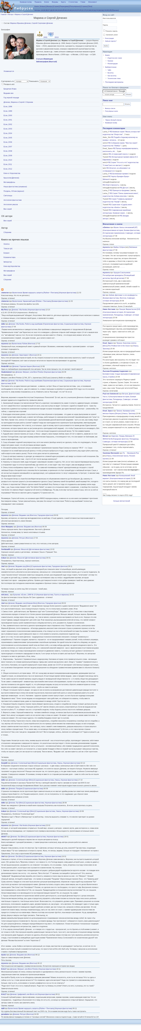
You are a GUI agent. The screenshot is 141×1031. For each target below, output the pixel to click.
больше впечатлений (121, 501)
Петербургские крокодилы (113, 275)
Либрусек (23, 8)
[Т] (85, 10)
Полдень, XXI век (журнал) (14, 191)
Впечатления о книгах (112, 224)
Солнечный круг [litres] (27, 763)
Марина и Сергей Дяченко (24, 14)
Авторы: (37, 10)
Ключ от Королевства (12, 173)
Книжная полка (26, 2)
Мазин (116, 227)
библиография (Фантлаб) (46, 62)
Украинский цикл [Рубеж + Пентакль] (37, 301)
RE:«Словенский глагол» (118, 154)
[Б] (44, 10)
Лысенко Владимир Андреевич (115, 371)
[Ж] (56, 10)
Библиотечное (110, 67)
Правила (38, 2)
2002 (45, 37)
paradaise (5, 1014)
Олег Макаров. (7, 527)
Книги (107, 55)
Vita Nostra (23, 310)
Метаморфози (9, 271)
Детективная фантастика (39, 549)
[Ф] (90, 10)
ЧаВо (109, 70)
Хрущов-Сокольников (121, 273)
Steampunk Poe (133, 453)
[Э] (105, 10)
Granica (7, 244)
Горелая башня (26, 366)
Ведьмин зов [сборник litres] (26, 603)
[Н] (73, 10)
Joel (3, 381)
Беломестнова (108, 374)
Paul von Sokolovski (111, 394)
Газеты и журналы (61, 595)
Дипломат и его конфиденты (126, 295)
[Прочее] (115, 10)
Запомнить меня (112, 35)
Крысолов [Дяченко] (11, 178)
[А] (42, 10)
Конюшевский (124, 476)
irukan (3, 558)
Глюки (83, 2)
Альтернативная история (113, 230)
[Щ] (102, 10)
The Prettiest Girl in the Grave (119, 346)
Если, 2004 (8, 133)
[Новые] (43, 6)
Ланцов (122, 309)
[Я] (110, 10)
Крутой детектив (117, 278)
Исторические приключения (114, 233)
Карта (63, 2)
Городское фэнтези (45, 515)
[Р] (81, 10)
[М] (71, 10)
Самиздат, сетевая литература (115, 442)
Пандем (19, 789)
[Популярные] (74, 6)
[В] (47, 10)
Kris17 (3, 969)
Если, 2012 (8, 169)
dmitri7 (4, 837)
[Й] (64, 10)
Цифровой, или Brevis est (27, 994)
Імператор (8, 262)
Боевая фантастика (60, 301)
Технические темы (114, 78)
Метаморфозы (9, 182)
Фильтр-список (110, 108)
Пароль (105, 25)
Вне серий (8, 209)
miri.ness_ (5, 595)
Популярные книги (111, 111)
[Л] (68, 10)
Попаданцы (118, 315)
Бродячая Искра (10, 89)
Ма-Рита (4, 310)
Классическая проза (120, 456)
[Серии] (56, 6)
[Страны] (84, 6)
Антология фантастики (13, 200)
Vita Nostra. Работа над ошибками (29, 324)
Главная (3, 14)
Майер (116, 247)
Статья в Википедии (44, 59)
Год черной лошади (11, 98)
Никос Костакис (109, 309)
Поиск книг (108, 100)
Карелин (115, 436)
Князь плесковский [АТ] (128, 227)
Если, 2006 (8, 142)
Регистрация (109, 38)
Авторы (10, 14)
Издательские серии (115, 58)
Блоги (46, 2)
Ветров (125, 394)
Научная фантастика (67, 293)
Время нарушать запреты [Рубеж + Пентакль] (41, 293)
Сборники (7, 232)
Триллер (106, 349)
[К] (66, 10)
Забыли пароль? (110, 41)
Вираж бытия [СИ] (133, 309)
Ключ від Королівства (12, 266)
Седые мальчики (121, 374)
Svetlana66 (5, 549)
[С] (83, 10)
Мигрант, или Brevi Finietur (33, 372)
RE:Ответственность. (111, 185)
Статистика (73, 2)
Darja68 (4, 763)
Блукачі (6, 253)
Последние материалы (114, 82)
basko (3, 955)
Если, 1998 (8, 107)
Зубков (111, 295)
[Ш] (100, 10)
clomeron (5, 293)
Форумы (55, 2)
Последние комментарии (114, 128)
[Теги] (90, 6)
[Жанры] (49, 6)
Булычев (16, 595)
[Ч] (97, 10)
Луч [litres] (20, 803)
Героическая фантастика (53, 324)
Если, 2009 (8, 156)
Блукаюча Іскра (9, 257)
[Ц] (95, 10)
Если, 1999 (8, 111)
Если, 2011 (8, 164)
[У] (88, 10)
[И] (61, 10)
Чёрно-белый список (113, 120)
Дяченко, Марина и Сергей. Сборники (18, 102)
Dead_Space (108, 343)
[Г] (49, 10)
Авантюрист (24, 355)
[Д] (51, 10)
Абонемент (92, 2)
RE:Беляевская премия (119, 174)
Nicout (105, 436)
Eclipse (122, 247)
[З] (59, 10)
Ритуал (22, 538)
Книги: (36, 6)
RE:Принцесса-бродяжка (119, 190)
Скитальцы (8, 196)
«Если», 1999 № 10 (28, 595)
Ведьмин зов (24, 515)
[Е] (54, 10)
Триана (119, 343)
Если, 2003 (8, 129)
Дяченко (15, 310)
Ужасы (59, 763)
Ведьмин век (8, 93)
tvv (104, 295)
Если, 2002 (8, 124)
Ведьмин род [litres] (23, 566)
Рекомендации (113, 63)
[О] (76, 10)
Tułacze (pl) (8, 249)
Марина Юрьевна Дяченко (20, 23)
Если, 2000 (8, 115)
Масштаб (24, 549)
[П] (78, 10)
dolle (3, 324)
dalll (2, 1008)
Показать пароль (111, 31)
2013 (56, 37)
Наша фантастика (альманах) (15, 187)
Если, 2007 (8, 147)
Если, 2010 (8, 160)
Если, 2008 (8, 151)
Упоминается (9, 71)
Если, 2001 (8, 120)
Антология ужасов (11, 204)
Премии (110, 61)
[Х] (92, 10)
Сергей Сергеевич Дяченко (42, 23)
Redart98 (5, 366)
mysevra (4, 344)
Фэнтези (31, 344)
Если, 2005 (8, 138)
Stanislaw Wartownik (111, 453)
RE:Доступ (124, 188)
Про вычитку (112, 75)
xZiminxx (106, 227)
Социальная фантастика (74, 324)
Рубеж (24, 344)
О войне (111, 377)
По (124, 453)
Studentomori (6, 372)
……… (122, 267)
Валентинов (17, 293)
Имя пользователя (109, 18)
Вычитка (110, 73)
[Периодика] (64, 6)
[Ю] (108, 10)
